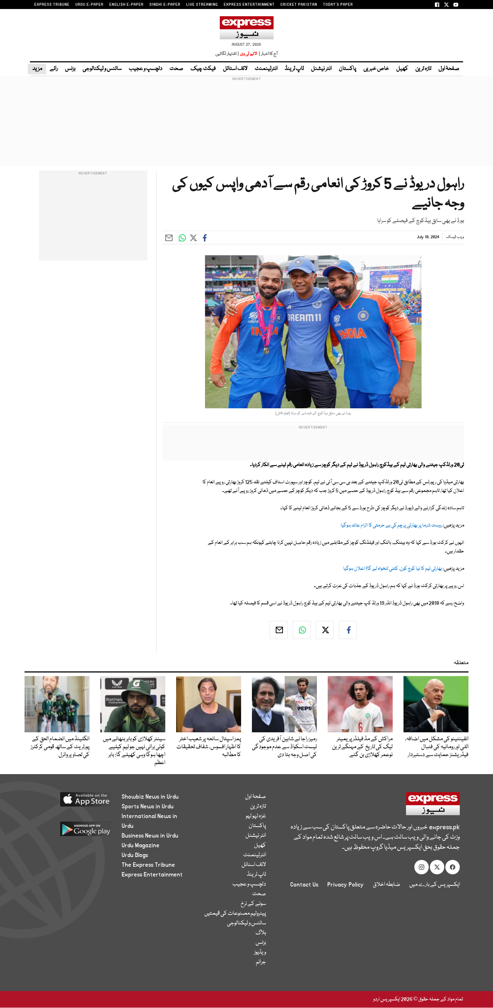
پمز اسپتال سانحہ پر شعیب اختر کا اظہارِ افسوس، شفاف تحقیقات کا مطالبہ (208, 747)
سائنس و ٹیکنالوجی (102, 69)
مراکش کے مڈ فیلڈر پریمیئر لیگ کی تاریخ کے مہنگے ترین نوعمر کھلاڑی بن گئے (362, 747)
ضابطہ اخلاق (386, 884)
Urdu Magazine (141, 845)
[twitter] (325, 630)
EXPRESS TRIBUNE (52, 5)
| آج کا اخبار (268, 53)
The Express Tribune (148, 865)
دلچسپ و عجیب (145, 69)
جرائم (261, 962)
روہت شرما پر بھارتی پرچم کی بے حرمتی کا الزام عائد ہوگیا (391, 525)
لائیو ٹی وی (248, 53)
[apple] (72, 802)
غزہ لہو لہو (256, 816)
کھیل (402, 69)
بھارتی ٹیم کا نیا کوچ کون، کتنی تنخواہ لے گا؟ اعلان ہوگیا (392, 569)
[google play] (72, 832)
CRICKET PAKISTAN (298, 5)
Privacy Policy (345, 884)
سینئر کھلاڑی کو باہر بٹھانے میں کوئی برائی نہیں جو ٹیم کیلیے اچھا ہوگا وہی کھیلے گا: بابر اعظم (134, 751)
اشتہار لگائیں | (227, 53)
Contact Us (304, 884)
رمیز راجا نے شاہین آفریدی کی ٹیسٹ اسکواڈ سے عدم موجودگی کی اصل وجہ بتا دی (284, 747)
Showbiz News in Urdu (150, 796)
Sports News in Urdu (148, 806)
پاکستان (347, 69)
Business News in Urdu (150, 835)
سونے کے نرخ (253, 904)
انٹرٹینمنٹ (266, 69)
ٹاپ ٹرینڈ (294, 69)
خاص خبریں (376, 69)
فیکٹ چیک (203, 69)
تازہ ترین (423, 69)
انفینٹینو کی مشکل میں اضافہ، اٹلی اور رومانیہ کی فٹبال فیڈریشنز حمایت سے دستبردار (436, 747)
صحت (176, 69)
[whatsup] (302, 630)
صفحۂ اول (449, 69)
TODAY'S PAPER (338, 5)
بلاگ (261, 933)
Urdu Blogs (135, 855)
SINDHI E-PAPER (164, 5)
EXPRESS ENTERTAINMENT (249, 5)
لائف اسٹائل (235, 69)
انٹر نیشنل (321, 69)
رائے (54, 69)
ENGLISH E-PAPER (126, 5)
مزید (37, 69)
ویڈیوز (260, 952)
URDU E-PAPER (89, 5)
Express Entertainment (152, 874)
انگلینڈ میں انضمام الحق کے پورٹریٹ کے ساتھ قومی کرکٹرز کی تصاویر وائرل (60, 747)
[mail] (279, 630)
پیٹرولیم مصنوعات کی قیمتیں (235, 913)
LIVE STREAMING (202, 5)
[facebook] (348, 630)
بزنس (70, 69)
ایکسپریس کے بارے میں (434, 884)
